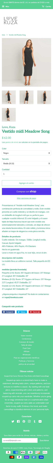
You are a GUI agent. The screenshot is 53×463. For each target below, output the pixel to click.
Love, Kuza (28, 448)
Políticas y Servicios (26, 361)
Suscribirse (44, 440)
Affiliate (26, 351)
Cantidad (5, 169)
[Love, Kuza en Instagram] (29, 422)
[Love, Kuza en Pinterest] (23, 422)
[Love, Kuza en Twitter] (12, 422)
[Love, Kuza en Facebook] (18, 422)
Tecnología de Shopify (41, 448)
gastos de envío (11, 142)
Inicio (3, 35)
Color (4, 149)
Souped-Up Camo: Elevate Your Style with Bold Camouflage (26, 376)
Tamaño (5, 159)
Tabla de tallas (26, 345)
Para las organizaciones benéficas (26, 358)
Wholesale (26, 355)
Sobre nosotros (26, 336)
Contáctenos (26, 339)
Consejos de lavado (26, 342)
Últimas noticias (26, 371)
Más (7, 6)
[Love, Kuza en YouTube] (40, 422)
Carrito (48, 6)
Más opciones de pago (26, 198)
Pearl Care (26, 348)
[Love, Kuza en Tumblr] (34, 422)
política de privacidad (26, 364)
